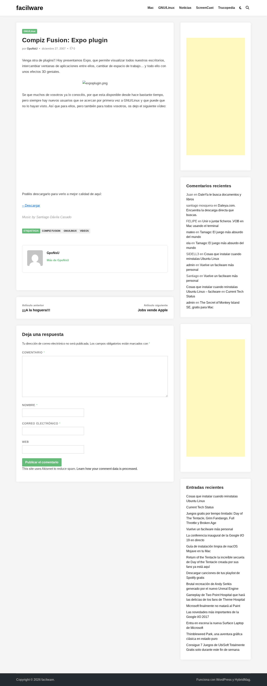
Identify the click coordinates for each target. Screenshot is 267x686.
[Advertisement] (215, 96)
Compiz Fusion (51, 231)
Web (25, 441)
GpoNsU (32, 48)
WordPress (224, 679)
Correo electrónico (41, 423)
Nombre (30, 405)
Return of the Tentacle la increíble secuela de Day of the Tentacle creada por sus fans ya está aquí (215, 562)
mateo (190, 232)
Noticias (185, 7)
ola (188, 243)
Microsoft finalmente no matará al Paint (213, 606)
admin (190, 265)
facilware (29, 7)
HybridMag (242, 679)
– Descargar (31, 205)
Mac (151, 7)
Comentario (33, 352)
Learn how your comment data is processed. (107, 468)
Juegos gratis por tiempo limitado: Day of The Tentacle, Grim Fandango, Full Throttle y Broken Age (214, 518)
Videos (84, 231)
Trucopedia (226, 7)
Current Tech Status (200, 507)
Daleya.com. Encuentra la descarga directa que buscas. (210, 210)
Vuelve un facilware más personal (209, 529)
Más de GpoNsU (58, 260)
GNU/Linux (166, 7)
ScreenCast (204, 7)
